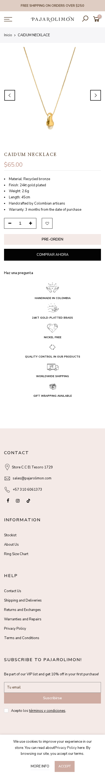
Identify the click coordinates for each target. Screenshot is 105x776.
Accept (64, 766)
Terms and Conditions (21, 638)
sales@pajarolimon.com (32, 478)
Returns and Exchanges (22, 609)
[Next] (95, 95)
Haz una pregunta (18, 273)
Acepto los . (38, 710)
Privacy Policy (15, 628)
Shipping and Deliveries (23, 600)
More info (40, 766)
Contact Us (12, 591)
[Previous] (9, 95)
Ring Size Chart (16, 554)
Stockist (10, 535)
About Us (11, 544)
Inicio (8, 35)
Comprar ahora (53, 254)
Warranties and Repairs (22, 619)
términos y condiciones (47, 710)
